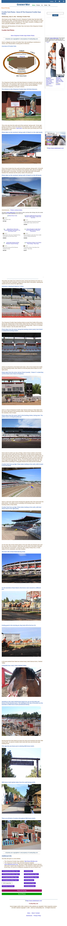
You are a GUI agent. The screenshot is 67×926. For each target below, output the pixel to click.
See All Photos (22, 894)
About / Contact (36, 913)
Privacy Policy (37, 915)
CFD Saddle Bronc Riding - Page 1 (10, 877)
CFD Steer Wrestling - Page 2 (31, 877)
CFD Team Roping (29, 880)
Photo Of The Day (5, 8)
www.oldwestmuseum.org (11, 864)
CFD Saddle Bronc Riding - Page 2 (10, 880)
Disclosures (29, 915)
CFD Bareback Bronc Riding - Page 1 (11, 871)
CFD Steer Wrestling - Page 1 (31, 874)
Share (45, 5)
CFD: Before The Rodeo (8, 886)
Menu (33, 5)
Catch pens (19, 128)
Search (55, 15)
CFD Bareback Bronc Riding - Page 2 (11, 874)
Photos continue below (16, 210)
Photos (38, 5)
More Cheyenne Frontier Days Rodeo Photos (22, 35)
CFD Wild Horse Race (29, 886)
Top (49, 5)
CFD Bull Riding (28, 871)
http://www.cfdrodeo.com (30, 861)
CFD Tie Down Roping (29, 883)
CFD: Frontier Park (7, 883)
